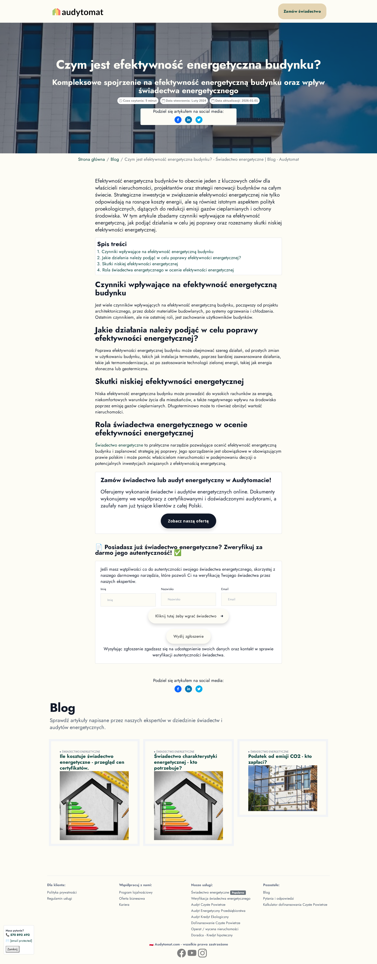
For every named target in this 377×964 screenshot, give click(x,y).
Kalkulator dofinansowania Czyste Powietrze (295, 904)
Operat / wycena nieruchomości (214, 928)
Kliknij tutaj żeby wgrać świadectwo (186, 616)
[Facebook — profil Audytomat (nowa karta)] (178, 952)
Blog (115, 159)
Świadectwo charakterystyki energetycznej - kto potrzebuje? (185, 762)
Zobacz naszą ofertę (188, 521)
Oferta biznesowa (132, 898)
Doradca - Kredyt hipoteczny (212, 935)
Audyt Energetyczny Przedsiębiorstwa (218, 910)
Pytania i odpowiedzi (278, 898)
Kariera (124, 904)
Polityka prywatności (62, 892)
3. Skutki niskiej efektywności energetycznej (137, 264)
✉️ (19, 940)
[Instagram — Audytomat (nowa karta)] (198, 952)
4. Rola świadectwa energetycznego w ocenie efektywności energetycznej (165, 270)
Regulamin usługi (59, 898)
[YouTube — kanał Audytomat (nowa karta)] (188, 952)
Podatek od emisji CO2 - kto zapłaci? (280, 759)
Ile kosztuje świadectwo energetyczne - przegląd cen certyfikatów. (92, 762)
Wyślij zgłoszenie (188, 636)
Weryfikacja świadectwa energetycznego (220, 898)
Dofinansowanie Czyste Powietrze (215, 922)
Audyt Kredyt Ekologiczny (210, 916)
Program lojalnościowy (136, 892)
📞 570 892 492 (18, 935)
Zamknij (12, 949)
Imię (103, 589)
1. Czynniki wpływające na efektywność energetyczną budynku (155, 251)
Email (224, 589)
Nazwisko (167, 589)
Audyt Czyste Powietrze (208, 904)
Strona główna (91, 159)
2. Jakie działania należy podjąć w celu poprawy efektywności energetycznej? (169, 258)
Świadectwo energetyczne (119, 445)
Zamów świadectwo (302, 11)
